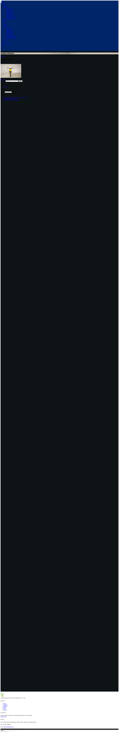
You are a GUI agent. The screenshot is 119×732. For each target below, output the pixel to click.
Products (5, 7)
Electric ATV (9, 11)
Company (5, 6)
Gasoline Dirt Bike (10, 14)
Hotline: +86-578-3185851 (6, 44)
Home (4, 4)
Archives (2, 92)
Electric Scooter (9, 8)
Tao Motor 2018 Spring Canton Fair (11, 100)
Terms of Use (3, 716)
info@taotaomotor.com (9, 726)
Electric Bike (9, 9)
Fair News (5, 86)
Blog (4, 21)
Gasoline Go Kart (10, 16)
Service (5, 19)
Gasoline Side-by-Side (11, 17)
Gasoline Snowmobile (11, 18)
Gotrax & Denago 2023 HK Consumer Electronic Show (15, 97)
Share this (3, 79)
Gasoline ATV (9, 13)
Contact (5, 22)
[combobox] (14, 92)
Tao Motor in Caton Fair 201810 (10, 98)
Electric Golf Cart (10, 12)
